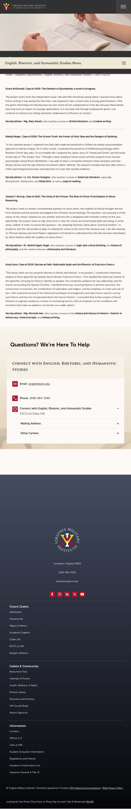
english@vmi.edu (39, 383)
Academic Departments (28, 74)
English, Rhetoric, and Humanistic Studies (67, 74)
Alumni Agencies (19, 712)
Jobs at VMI (16, 745)
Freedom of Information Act (25, 765)
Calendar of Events (20, 678)
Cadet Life (15, 639)
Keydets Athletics (19, 653)
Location (14, 731)
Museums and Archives (22, 699)
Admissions (16, 612)
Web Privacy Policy (113, 788)
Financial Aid (16, 619)
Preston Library (18, 692)
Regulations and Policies (23, 758)
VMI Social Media (19, 706)
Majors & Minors (18, 625)
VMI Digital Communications (84, 788)
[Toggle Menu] (123, 6)
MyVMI (90, 801)
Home (8, 74)
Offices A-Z (16, 738)
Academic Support (20, 632)
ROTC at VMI (17, 646)
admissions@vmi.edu (67, 581)
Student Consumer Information (27, 752)
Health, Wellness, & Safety (23, 685)
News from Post (18, 671)
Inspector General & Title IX (24, 772)
